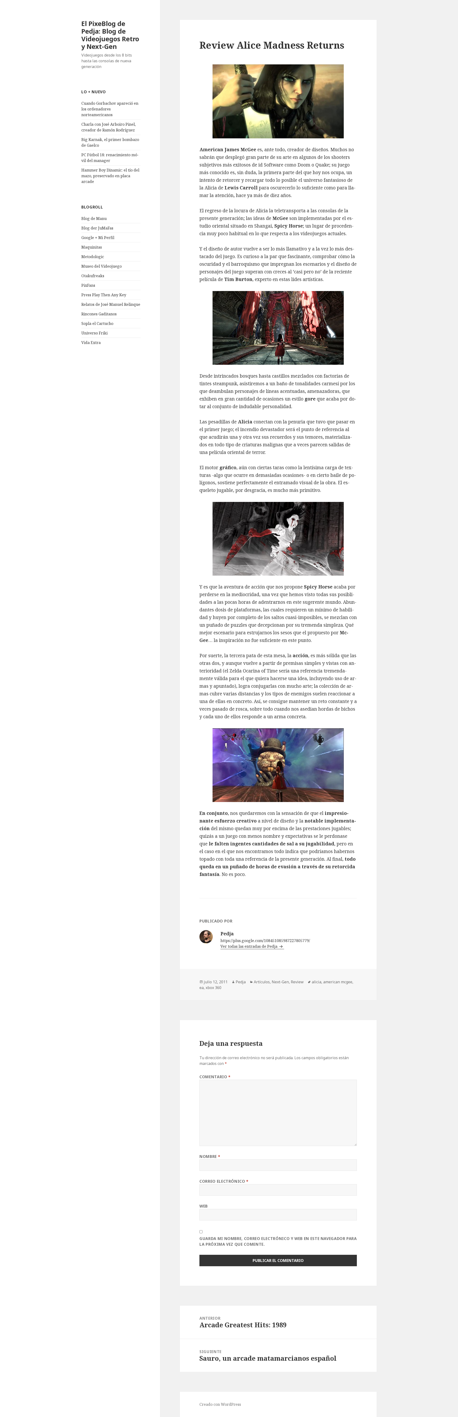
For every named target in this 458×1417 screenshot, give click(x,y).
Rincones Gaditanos (99, 314)
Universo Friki (94, 333)
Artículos (262, 982)
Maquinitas (91, 247)
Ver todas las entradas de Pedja (249, 946)
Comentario (215, 1076)
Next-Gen (280, 982)
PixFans (88, 285)
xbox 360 (213, 987)
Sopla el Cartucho (97, 323)
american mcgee (337, 982)
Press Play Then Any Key (103, 294)
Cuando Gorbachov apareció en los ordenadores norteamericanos (109, 109)
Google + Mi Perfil (97, 237)
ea (201, 987)
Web (203, 1206)
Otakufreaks (92, 275)
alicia (316, 982)
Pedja (241, 982)
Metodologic (92, 256)
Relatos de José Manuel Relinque (110, 304)
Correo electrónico (224, 1181)
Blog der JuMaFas (97, 228)
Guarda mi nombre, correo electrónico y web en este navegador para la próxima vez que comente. (278, 1241)
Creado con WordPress (220, 1404)
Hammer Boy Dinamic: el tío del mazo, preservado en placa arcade (110, 175)
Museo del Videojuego (101, 266)
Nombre (209, 1156)
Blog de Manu (94, 218)
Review (297, 982)
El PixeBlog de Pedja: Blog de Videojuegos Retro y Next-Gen (110, 35)
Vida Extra (91, 342)
